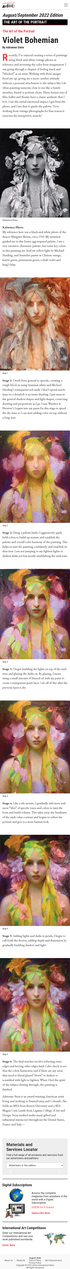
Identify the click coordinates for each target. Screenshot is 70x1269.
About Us (9, 1260)
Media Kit (21, 1260)
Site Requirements (53, 1260)
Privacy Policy (35, 1263)
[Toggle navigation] (66, 5)
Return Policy (35, 1260)
